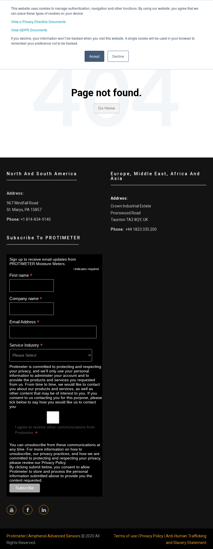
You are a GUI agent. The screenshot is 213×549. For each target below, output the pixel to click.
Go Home (106, 108)
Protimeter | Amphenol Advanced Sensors (43, 536)
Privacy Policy (151, 536)
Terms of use (125, 536)
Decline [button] (118, 56)
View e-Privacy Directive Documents (38, 21)
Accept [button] (94, 56)
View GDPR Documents (29, 29)
